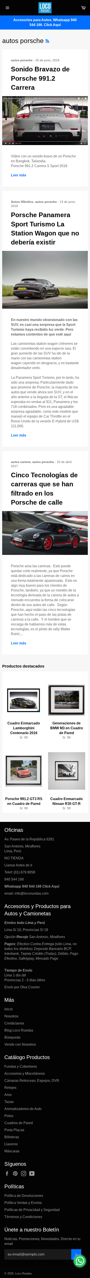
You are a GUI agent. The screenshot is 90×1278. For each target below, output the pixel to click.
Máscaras (11, 1151)
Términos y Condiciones (23, 1217)
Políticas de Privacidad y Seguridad (32, 1210)
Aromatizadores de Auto (23, 1109)
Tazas (9, 1102)
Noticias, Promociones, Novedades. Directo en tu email (42, 1241)
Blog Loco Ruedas (18, 1030)
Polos (8, 1116)
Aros (8, 1095)
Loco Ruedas (23, 1273)
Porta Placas (14, 1130)
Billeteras (11, 1137)
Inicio (8, 1009)
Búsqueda (12, 1037)
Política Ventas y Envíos (23, 1203)
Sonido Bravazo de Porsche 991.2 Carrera (40, 78)
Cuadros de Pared (18, 1123)
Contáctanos (14, 1023)
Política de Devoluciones (23, 1196)
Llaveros (11, 1144)
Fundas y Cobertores (20, 1066)
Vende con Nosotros (20, 1044)
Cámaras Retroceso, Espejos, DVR (31, 1080)
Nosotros (11, 1016)
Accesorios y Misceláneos (24, 1073)
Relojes (10, 1088)
